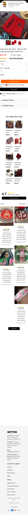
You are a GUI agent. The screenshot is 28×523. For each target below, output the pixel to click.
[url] (13, 452)
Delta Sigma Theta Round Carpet (21, 242)
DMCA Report (14, 507)
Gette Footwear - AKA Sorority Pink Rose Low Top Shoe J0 (21, 323)
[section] (16, 58)
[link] (5, 4)
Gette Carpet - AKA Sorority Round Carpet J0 (21, 282)
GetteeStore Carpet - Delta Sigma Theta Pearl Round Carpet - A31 (7, 244)
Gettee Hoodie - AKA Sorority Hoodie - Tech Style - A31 (7, 284)
